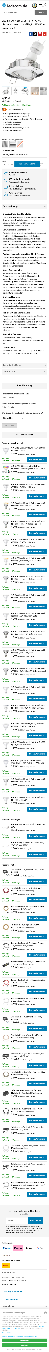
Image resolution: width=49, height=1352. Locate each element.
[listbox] (24, 145)
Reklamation (12, 1300)
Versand (18, 101)
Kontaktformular (9, 1285)
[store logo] (15, 5)
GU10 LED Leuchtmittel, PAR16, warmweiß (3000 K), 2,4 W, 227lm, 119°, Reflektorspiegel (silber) (28, 653)
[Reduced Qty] (4, 165)
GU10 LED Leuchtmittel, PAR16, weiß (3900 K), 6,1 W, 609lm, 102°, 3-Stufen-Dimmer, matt (28, 708)
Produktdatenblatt (16, 110)
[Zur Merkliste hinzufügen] (41, 164)
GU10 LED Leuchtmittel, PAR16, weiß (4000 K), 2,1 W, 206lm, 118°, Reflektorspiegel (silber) (28, 634)
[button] (15, 91)
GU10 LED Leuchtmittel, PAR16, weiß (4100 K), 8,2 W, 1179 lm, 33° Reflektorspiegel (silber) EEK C (28, 579)
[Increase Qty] (11, 165)
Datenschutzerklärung (25, 1232)
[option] (5, 144)
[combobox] (18, 12)
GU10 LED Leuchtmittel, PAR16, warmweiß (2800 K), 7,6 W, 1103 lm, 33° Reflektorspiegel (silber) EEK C (28, 781)
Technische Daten (12, 365)
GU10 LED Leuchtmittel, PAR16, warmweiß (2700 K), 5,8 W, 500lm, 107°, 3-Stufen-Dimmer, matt (28, 561)
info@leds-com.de (17, 1230)
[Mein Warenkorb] (40, 5)
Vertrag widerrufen (13, 1292)
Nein (12, 398)
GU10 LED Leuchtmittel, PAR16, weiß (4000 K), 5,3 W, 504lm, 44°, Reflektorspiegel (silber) (28, 524)
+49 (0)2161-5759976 (17, 1281)
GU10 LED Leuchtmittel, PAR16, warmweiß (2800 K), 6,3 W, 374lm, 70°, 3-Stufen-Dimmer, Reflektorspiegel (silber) (28, 505)
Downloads (9, 371)
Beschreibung (10, 206)
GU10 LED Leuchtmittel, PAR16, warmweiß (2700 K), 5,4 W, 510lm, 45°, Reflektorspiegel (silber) (28, 671)
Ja (5, 398)
